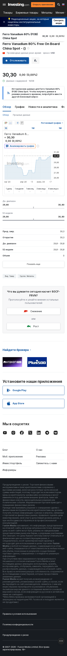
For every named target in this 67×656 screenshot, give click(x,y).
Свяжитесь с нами (46, 463)
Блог (5, 449)
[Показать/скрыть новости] (22, 123)
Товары (8, 12)
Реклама (41, 456)
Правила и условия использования (20, 614)
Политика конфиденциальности (18, 624)
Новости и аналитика (42, 106)
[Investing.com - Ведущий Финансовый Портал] (18, 5)
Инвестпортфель (12, 463)
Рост (36, 326)
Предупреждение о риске (16, 635)
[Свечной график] (6, 123)
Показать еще (33, 264)
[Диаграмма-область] (10, 123)
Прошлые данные (21, 115)
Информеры (9, 470)
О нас (39, 449)
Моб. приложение (13, 456)
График (20, 106)
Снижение (36, 311)
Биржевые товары (27, 12)
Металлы (46, 12)
